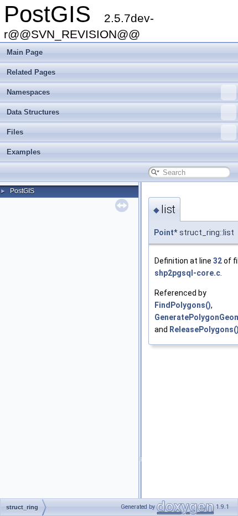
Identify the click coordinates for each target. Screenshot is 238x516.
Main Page (25, 52)
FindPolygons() (182, 305)
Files (15, 132)
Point (164, 232)
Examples (23, 152)
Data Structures (33, 112)
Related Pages (31, 72)
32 (217, 260)
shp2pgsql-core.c (187, 273)
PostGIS (22, 191)
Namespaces (28, 92)
